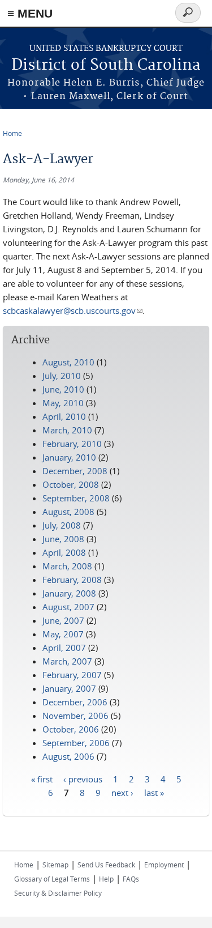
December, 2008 (74, 470)
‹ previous (82, 778)
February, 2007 (72, 674)
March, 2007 (67, 661)
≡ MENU (30, 13)
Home (12, 133)
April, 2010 (64, 416)
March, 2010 (67, 430)
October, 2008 (70, 484)
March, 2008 (67, 566)
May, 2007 (63, 634)
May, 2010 (63, 402)
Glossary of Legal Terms (52, 878)
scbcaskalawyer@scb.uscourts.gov (72, 310)
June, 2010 (63, 389)
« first (42, 778)
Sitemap (55, 864)
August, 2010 (68, 362)
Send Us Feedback (106, 864)
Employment (164, 864)
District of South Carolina (106, 65)
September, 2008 (76, 498)
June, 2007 (63, 620)
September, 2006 (76, 742)
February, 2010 (72, 443)
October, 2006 (70, 729)
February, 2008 (72, 579)
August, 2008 (68, 511)
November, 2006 (75, 715)
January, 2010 (69, 457)
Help (106, 878)
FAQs (131, 878)
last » (154, 792)
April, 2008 (64, 552)
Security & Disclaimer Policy (58, 892)
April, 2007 (64, 647)
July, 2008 (61, 525)
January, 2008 (69, 593)
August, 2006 (68, 756)
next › (122, 792)
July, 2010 (61, 375)
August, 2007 (68, 606)
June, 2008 (63, 538)
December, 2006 (74, 702)
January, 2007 (69, 688)
